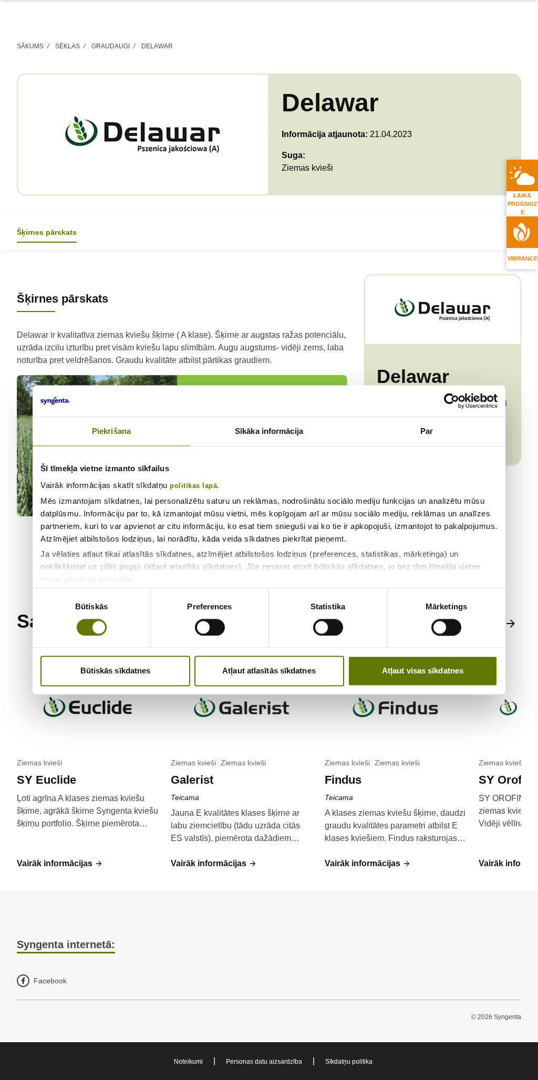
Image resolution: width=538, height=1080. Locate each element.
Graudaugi (110, 46)
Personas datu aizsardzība (264, 1061)
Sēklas (67, 46)
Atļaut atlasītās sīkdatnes (269, 671)
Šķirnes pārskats (47, 232)
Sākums (30, 46)
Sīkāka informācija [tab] (269, 431)
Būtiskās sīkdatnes (115, 671)
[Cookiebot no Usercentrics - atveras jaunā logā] (452, 401)
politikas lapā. (195, 486)
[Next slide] (510, 623)
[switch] (210, 627)
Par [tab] (426, 431)
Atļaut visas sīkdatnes (422, 671)
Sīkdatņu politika (349, 1061)
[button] (60, 863)
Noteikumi (188, 1061)
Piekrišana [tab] (111, 431)
